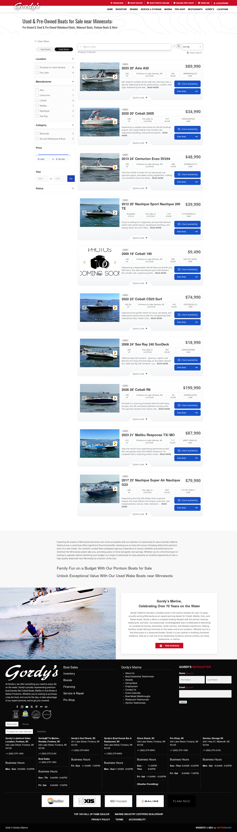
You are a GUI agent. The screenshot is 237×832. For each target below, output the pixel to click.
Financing (117, 3)
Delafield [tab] (41, 731)
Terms (119, 819)
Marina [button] (168, 9)
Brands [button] (134, 9)
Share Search (196, 52)
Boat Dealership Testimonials (139, 676)
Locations (222, 3)
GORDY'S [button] (209, 9)
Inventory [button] (121, 9)
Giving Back (131, 683)
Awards (129, 679)
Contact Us (130, 689)
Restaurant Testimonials (137, 699)
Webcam (204, 3)
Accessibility (137, 819)
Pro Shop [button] (180, 9)
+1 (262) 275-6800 (80, 750)
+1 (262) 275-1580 (179, 750)
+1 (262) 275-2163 (47, 753)
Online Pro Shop (185, 3)
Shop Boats (136, 3)
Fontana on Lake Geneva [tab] (19, 731)
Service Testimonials (135, 702)
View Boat (181, 91)
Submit (183, 702)
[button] (84, 77)
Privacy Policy (100, 819)
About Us (129, 673)
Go (71, 178)
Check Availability (189, 83)
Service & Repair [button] (73, 693)
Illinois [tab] (25, 724)
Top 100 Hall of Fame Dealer (91, 814)
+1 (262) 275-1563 (14, 753)
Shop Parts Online (159, 3)
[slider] (37, 154)
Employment (131, 686)
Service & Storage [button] (151, 9)
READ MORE (153, 87)
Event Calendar (133, 692)
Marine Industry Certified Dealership (139, 814)
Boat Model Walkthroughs (137, 696)
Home (110, 9)
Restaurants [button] (195, 9)
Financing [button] (69, 687)
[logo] (55, 801)
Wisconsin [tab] (12, 724)
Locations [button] (222, 9)
